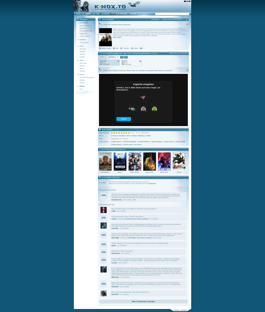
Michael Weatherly (130, 141)
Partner (82, 86)
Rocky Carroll (128, 144)
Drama (134, 135)
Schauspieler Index (86, 31)
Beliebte (82, 51)
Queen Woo (149, 172)
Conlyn (114, 219)
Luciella (114, 263)
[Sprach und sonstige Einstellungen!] (113, 14)
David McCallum (157, 141)
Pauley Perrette (144, 141)
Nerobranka (129, 219)
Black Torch (164, 172)
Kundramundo (117, 200)
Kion (81, 89)
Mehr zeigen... (117, 37)
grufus (114, 245)
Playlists (105, 14)
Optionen (83, 28)
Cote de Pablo (180, 141)
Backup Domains (85, 25)
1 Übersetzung (167, 19)
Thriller (148, 135)
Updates (82, 57)
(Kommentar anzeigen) (140, 219)
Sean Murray (169, 141)
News (78, 14)
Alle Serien (83, 63)
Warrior (120, 172)
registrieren (152, 183)
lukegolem (115, 286)
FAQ (98, 14)
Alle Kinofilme (121, 14)
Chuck (179, 172)
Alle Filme (83, 49)
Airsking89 (115, 238)
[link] (132, 6)
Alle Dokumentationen (87, 77)
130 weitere (138, 144)
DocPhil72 (115, 294)
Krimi (128, 135)
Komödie (122, 135)
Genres (88, 14)
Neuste (82, 68)
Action (114, 135)
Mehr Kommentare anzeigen (143, 301)
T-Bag (114, 211)
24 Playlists (155, 19)
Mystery (141, 135)
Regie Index (84, 33)
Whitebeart (115, 277)
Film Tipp (133, 14)
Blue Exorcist (134, 172)
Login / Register (85, 36)
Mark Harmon (116, 141)
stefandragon (132, 238)
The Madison (105, 172)
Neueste (82, 54)
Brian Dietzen (116, 144)
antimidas (115, 228)
